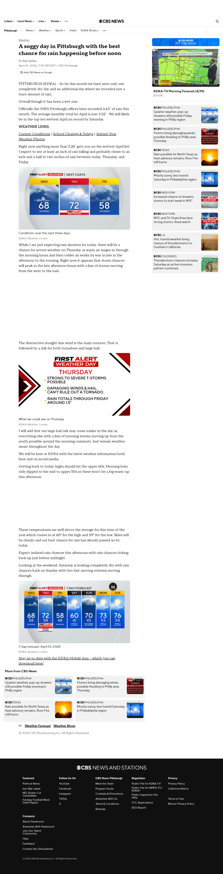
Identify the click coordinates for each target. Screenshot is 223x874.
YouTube (64, 783)
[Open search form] (217, 21)
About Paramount (33, 821)
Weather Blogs (64, 726)
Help (25, 838)
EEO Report (139, 807)
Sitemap (100, 809)
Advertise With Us (106, 798)
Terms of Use (176, 798)
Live (42, 21)
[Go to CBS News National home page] (111, 21)
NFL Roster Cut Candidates (32, 794)
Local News (25, 21)
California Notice (178, 788)
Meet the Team (104, 783)
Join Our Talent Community (32, 832)
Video (73, 30)
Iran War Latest (31, 788)
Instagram (65, 793)
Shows (55, 21)
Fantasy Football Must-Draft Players (36, 801)
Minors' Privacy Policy (181, 803)
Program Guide (104, 788)
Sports (59, 30)
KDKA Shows (89, 30)
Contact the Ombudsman (38, 849)
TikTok (63, 798)
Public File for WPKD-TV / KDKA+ (147, 789)
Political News (31, 783)
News (29, 30)
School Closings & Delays (73, 134)
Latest (8, 21)
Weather (44, 30)
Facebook (65, 788)
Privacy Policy (176, 783)
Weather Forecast (38, 726)
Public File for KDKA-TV (146, 783)
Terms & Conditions (107, 803)
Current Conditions (34, 134)
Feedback (29, 843)
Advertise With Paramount (38, 826)
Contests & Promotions (109, 793)
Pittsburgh (10, 30)
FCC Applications (142, 802)
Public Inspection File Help (145, 796)
